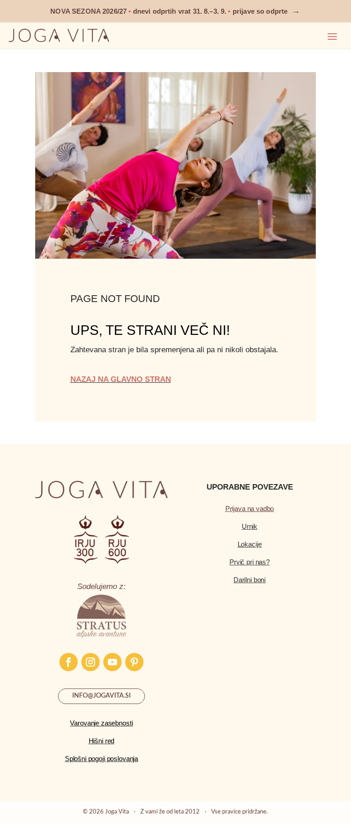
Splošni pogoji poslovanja (101, 758)
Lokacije (250, 544)
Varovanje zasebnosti (101, 723)
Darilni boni (250, 580)
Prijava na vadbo (249, 508)
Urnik (249, 526)
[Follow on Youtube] (112, 662)
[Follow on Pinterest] (134, 662)
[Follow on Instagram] (90, 662)
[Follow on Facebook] (68, 662)
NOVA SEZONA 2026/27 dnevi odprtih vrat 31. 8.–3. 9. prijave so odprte (175, 11)
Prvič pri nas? (249, 562)
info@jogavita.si (101, 696)
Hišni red (102, 741)
